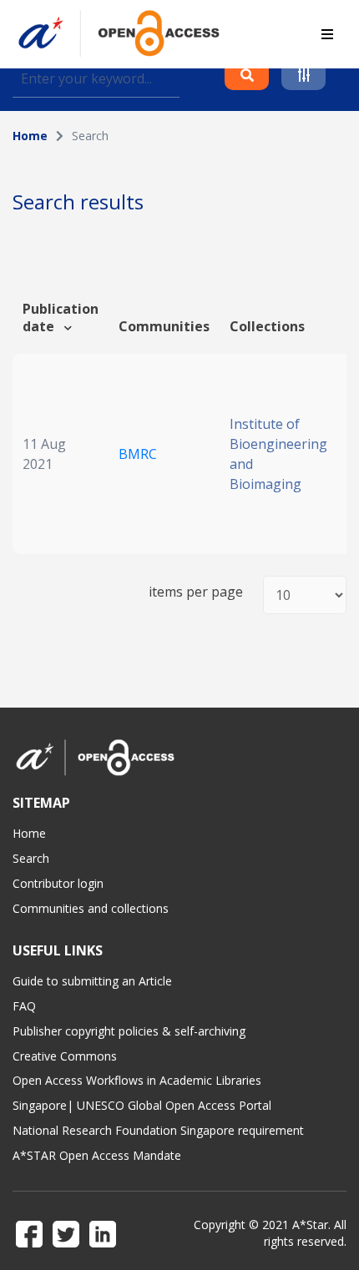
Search (31, 858)
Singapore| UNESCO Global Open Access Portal (142, 1105)
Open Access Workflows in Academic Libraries (137, 1080)
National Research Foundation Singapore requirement (158, 1130)
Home (30, 136)
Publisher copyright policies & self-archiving (129, 1031)
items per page (196, 592)
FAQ (24, 1006)
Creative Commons (65, 1056)
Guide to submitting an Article (92, 981)
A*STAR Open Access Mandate (97, 1155)
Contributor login (58, 883)
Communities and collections (91, 908)
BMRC (138, 454)
